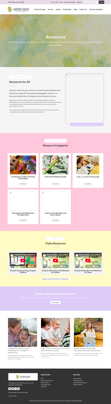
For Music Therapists (69, 2)
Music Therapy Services (47, 380)
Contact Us (44, 386)
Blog (61, 2)
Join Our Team (55, 2)
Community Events (46, 384)
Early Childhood (77, 378)
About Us (79, 2)
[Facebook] (9, 388)
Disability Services (78, 380)
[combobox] (90, 2)
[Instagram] (15, 388)
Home (42, 378)
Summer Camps (45, 382)
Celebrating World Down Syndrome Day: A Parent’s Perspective (18, 351)
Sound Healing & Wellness (80, 382)
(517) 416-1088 (20, 2)
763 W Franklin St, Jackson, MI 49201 (18, 392)
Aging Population (77, 384)
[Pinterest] (18, 388)
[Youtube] (12, 388)
